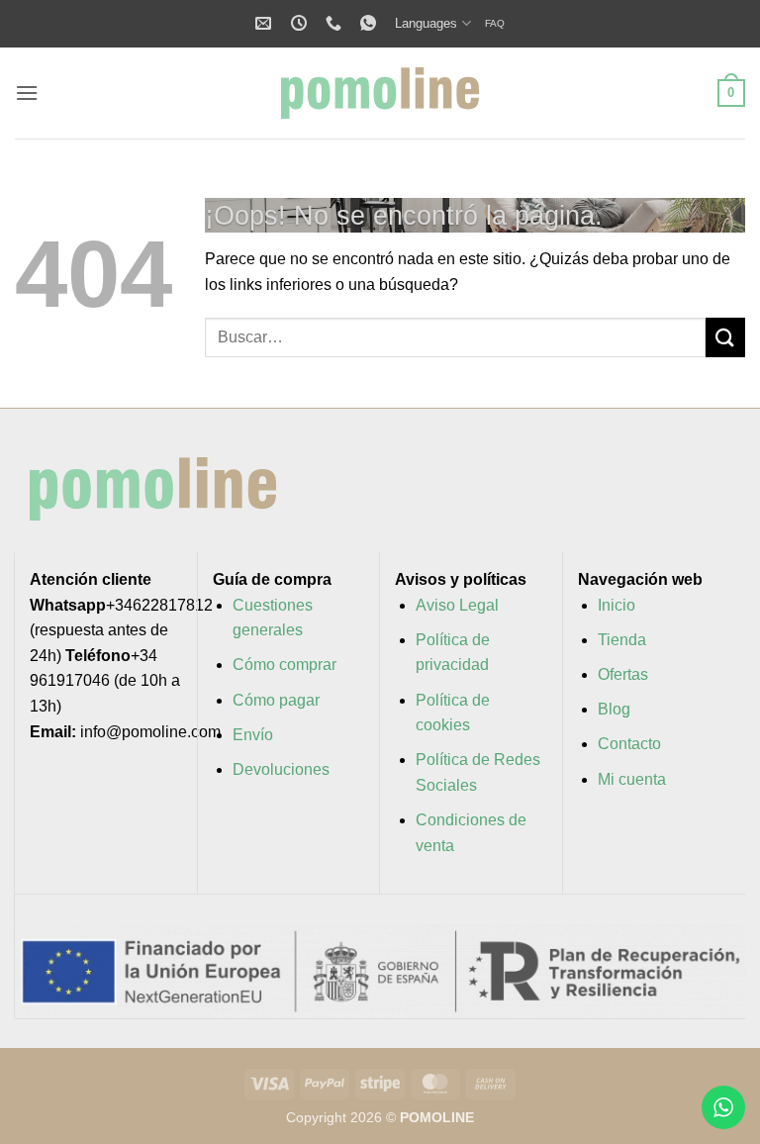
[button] (27, 92)
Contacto (629, 743)
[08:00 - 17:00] (301, 23)
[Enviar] (725, 337)
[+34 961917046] (336, 23)
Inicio (616, 605)
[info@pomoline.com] (265, 23)
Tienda (622, 639)
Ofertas (623, 674)
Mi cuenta (632, 779)
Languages (426, 23)
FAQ (495, 23)
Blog (614, 709)
